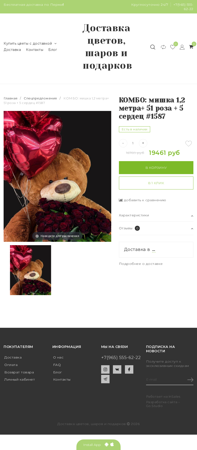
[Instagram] (105, 369)
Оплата (11, 365)
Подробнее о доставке (141, 263)
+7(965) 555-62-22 (121, 357)
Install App (94, 445)
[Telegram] (105, 379)
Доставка (12, 50)
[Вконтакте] (117, 369)
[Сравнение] (161, 47)
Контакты (34, 50)
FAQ (57, 365)
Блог (52, 50)
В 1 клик (156, 183)
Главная (11, 98)
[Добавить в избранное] (188, 143)
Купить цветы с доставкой (28, 43)
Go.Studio (154, 406)
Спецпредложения (40, 98)
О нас (58, 357)
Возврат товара (19, 372)
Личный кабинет (19, 379)
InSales (174, 396)
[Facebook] (129, 369)
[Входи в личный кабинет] (180, 47)
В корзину (156, 167)
